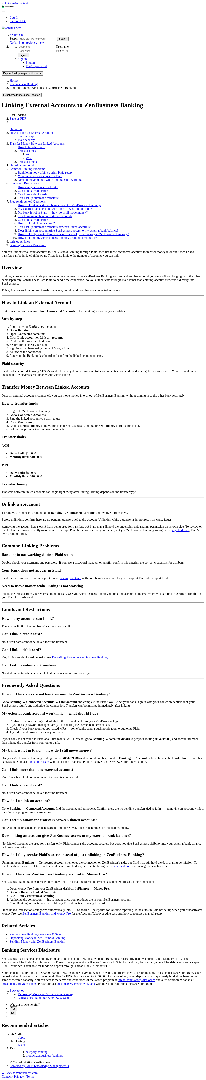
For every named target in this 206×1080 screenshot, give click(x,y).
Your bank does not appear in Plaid (40, 176)
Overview (16, 129)
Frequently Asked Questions (28, 201)
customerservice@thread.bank (76, 983)
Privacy (19, 1076)
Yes (13, 1008)
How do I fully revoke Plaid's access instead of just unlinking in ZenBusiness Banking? (73, 234)
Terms (30, 1076)
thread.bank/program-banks (19, 983)
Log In (14, 17)
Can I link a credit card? (33, 190)
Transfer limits (27, 150)
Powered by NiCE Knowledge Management (39, 1066)
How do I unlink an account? (36, 223)
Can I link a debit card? (32, 194)
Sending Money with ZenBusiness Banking (37, 941)
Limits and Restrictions (24, 183)
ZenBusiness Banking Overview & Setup (36, 934)
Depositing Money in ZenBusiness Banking (80, 657)
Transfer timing (27, 161)
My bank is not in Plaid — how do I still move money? (53, 212)
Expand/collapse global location (21, 94)
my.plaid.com (180, 530)
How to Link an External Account (31, 132)
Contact (6, 1076)
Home (14, 80)
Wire (29, 158)
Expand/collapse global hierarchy (22, 73)
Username (62, 46)
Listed (22, 1044)
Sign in (23, 55)
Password (62, 50)
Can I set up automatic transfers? (38, 198)
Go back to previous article (27, 42)
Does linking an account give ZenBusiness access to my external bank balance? (68, 230)
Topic (21, 1037)
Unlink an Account (22, 165)
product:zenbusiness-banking (44, 1055)
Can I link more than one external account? (45, 216)
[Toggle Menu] (3, 11)
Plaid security (26, 140)
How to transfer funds (31, 147)
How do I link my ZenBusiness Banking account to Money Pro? (59, 237)
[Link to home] (11, 28)
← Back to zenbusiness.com (20, 1073)
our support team (70, 578)
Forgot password (36, 66)
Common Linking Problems (27, 169)
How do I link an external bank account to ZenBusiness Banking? (59, 205)
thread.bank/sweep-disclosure (136, 980)
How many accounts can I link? (38, 187)
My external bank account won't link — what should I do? (55, 208)
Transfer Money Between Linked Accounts (37, 143)
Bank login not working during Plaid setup (45, 172)
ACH (29, 154)
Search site (16, 34)
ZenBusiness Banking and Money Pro (46, 913)
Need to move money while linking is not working (50, 179)
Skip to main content (15, 3)
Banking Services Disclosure (28, 245)
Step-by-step (26, 136)
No (12, 1012)
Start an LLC (18, 21)
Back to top (17, 990)
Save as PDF (18, 118)
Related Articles (20, 241)
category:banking (37, 1052)
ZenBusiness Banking (24, 84)
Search (14, 38)
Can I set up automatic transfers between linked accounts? (54, 227)
